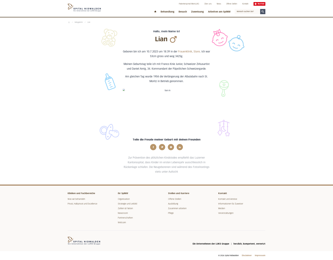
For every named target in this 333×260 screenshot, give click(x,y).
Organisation (124, 199)
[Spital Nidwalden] (84, 241)
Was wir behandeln (76, 199)
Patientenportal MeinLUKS (189, 4)
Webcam (122, 222)
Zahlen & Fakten (125, 208)
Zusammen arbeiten (177, 208)
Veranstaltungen (225, 213)
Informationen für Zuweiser (230, 204)
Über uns (208, 4)
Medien (221, 208)
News (219, 4)
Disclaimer (247, 255)
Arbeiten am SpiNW (219, 11)
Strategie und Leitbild (127, 204)
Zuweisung (197, 11)
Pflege (171, 213)
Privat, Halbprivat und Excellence (82, 204)
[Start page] (155, 11)
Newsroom (123, 213)
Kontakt (245, 4)
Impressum (260, 255)
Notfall (261, 4)
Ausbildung (173, 204)
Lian (88, 22)
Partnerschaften (125, 218)
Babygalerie (79, 22)
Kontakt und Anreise (227, 199)
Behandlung (167, 11)
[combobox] (247, 11)
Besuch (183, 11)
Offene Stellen (231, 4)
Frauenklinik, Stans (189, 51)
